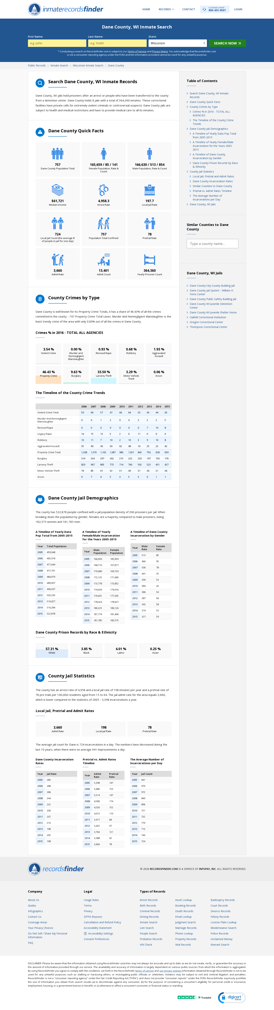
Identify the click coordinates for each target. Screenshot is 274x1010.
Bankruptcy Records (223, 900)
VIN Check (146, 944)
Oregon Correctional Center (206, 322)
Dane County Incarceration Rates (213, 181)
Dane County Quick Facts (205, 102)
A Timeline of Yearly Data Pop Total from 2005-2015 (214, 135)
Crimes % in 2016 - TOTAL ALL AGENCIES (211, 113)
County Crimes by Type (204, 107)
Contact (188, 9)
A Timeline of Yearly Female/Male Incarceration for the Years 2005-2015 (213, 145)
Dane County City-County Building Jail (212, 285)
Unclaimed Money (221, 939)
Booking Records (185, 905)
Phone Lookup (184, 933)
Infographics (35, 911)
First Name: (35, 36)
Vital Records (183, 944)
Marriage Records (186, 928)
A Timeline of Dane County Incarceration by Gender (209, 156)
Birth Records (148, 905)
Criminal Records (150, 911)
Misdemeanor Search (223, 928)
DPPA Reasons (93, 916)
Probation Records (151, 939)
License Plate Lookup (224, 922)
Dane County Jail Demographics (209, 128)
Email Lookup (183, 916)
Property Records (185, 939)
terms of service (144, 970)
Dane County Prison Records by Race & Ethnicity (215, 164)
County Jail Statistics (202, 171)
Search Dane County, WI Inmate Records (209, 95)
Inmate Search (148, 922)
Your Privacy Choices (40, 928)
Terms (88, 905)
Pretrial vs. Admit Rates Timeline (212, 191)
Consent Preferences (96, 939)
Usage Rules (91, 900)
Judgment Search (185, 922)
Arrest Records (149, 900)
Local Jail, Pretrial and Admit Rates (213, 176)
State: (153, 36)
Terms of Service (137, 51)
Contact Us (34, 916)
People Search (148, 933)
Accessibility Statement (98, 928)
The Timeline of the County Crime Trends (213, 122)
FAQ (30, 942)
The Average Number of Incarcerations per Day (207, 197)
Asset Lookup (183, 900)
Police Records (220, 933)
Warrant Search (220, 944)
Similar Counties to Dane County (212, 186)
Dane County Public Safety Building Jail (213, 299)
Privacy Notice (160, 51)
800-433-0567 (217, 9)
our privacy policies (171, 970)
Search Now (225, 43)
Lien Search (147, 928)
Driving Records (149, 916)
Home (146, 9)
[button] (232, 997)
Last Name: (95, 36)
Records (165, 9)
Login (238, 9)
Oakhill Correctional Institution (208, 317)
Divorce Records (221, 911)
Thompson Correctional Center (208, 327)
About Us (33, 900)
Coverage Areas (37, 922)
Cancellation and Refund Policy (102, 922)
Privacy (88, 911)
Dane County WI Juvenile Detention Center (211, 305)
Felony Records (220, 916)
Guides (32, 905)
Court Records (219, 905)
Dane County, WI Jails (203, 204)
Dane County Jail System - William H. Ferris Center (212, 292)
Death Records (184, 911)
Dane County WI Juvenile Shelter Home (213, 312)
